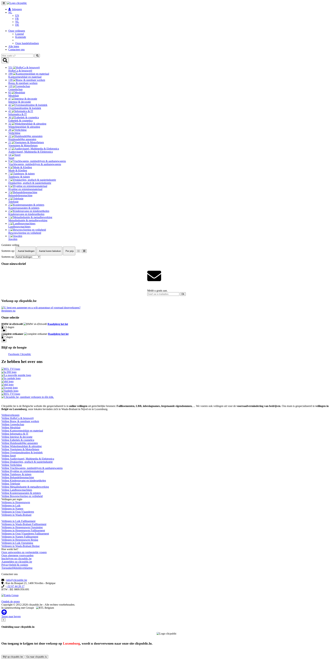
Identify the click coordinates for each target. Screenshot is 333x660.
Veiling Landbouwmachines (16, 489)
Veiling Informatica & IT (14, 433)
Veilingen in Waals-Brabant (16, 514)
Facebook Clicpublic (19, 354)
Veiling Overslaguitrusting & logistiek (22, 452)
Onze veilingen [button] (16, 30)
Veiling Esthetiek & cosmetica (17, 439)
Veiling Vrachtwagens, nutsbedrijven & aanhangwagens (32, 468)
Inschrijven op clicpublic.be (16, 558)
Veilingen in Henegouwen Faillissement (23, 530)
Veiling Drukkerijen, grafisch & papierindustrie (27, 461)
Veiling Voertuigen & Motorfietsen (20, 449)
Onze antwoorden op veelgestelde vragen (24, 552)
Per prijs (69, 251)
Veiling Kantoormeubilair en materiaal (22, 430)
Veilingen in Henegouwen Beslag (19, 539)
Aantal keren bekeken (50, 251)
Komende (20, 37)
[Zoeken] (37, 56)
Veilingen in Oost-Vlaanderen (17, 511)
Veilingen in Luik (10, 505)
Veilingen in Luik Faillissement (18, 521)
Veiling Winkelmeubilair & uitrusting (21, 446)
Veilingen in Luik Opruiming (17, 542)
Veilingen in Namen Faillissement (19, 536)
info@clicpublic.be (16, 580)
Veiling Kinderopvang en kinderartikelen (23, 480)
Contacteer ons (16, 49)
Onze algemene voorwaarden (17, 555)
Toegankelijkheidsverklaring (16, 567)
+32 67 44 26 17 (15, 586)
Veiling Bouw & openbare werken (20, 421)
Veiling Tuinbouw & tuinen (16, 474)
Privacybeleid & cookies (14, 564)
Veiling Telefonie (10, 483)
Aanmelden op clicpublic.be (16, 561)
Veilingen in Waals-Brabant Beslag (20, 546)
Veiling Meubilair (10, 427)
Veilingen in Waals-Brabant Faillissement (23, 524)
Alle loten (13, 46)
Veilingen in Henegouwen (15, 502)
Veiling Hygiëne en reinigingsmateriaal (22, 471)
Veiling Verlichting (11, 464)
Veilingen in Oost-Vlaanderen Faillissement (25, 533)
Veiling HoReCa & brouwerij (17, 418)
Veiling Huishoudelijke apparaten (19, 443)
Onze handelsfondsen (27, 43)
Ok (182, 294)
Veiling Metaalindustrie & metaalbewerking (25, 486)
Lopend (19, 33)
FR (17, 18)
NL (17, 21)
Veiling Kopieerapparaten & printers (21, 493)
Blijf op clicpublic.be (13, 656)
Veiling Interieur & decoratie (16, 436)
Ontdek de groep (10, 601)
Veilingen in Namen (12, 508)
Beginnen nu (8, 310)
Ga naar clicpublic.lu (36, 656)
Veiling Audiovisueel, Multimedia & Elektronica (27, 458)
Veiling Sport (8, 455)
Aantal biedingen (26, 251)
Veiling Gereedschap (12, 424)
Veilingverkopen (10, 415)
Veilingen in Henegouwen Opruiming (22, 527)
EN (17, 15)
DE (17, 24)
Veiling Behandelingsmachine (17, 477)
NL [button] (10, 12)
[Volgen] (3, 330)
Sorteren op (7, 256)
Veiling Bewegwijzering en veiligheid (22, 496)
